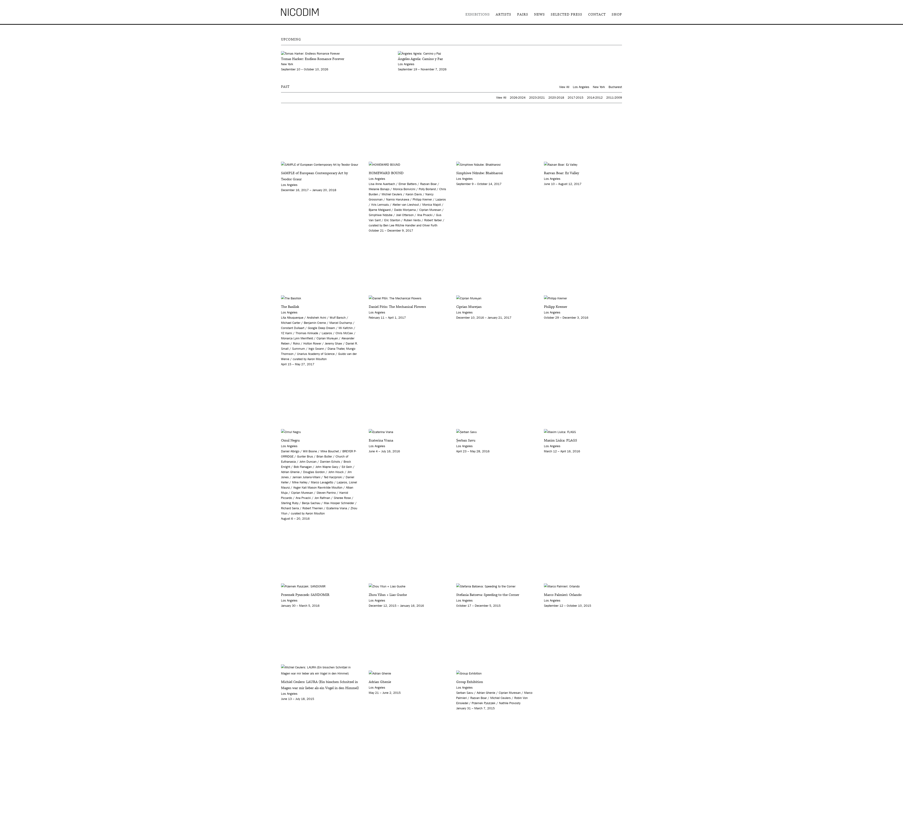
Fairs (522, 14)
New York (599, 87)
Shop (617, 14)
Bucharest (615, 87)
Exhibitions (477, 14)
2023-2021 (537, 97)
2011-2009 (614, 97)
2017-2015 (575, 97)
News (539, 14)
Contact (597, 14)
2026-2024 (518, 97)
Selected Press (566, 14)
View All (564, 87)
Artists (503, 14)
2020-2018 (556, 97)
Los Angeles (581, 87)
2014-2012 (595, 97)
